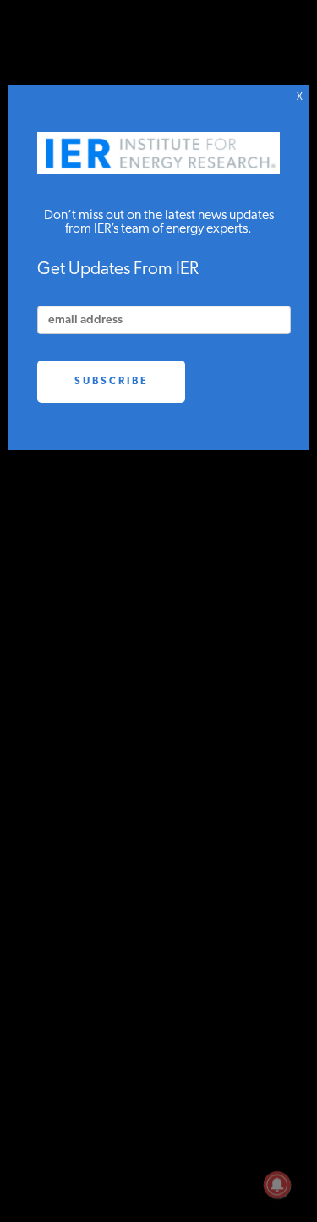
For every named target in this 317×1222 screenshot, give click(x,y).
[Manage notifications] (277, 1184)
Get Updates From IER (118, 269)
